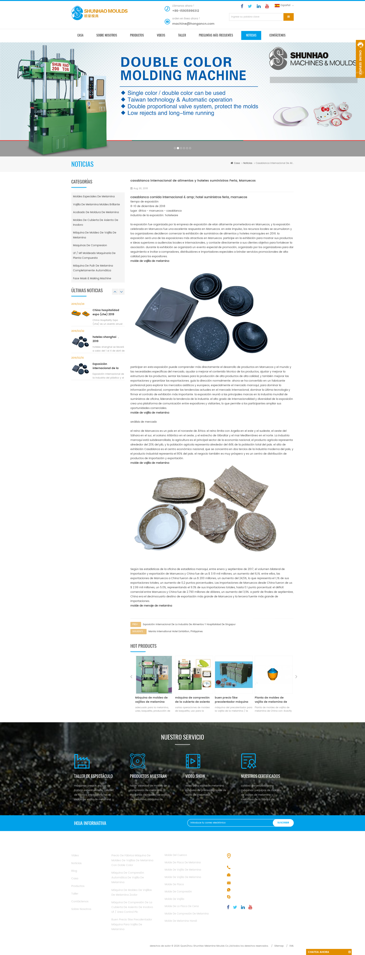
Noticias (251, 35)
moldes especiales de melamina (94, 196)
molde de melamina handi (181, 921)
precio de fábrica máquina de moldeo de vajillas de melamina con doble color (273, 700)
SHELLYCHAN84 (242, 897)
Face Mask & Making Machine (92, 278)
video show (195, 776)
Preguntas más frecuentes (216, 35)
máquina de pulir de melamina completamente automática (93, 268)
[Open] (360, 59)
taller (182, 35)
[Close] (360, 80)
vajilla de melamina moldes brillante (96, 204)
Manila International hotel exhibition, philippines (175, 631)
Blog (74, 871)
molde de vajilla (174, 899)
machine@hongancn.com (193, 23)
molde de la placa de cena (182, 906)
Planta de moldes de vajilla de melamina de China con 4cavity (231, 700)
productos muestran (148, 776)
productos (137, 35)
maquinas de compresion (90, 245)
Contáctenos (277, 35)
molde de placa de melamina (183, 863)
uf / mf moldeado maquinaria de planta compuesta (94, 255)
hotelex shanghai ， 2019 (106, 339)
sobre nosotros (106, 35)
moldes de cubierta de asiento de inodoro (95, 222)
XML (291, 946)
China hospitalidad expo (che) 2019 (106, 312)
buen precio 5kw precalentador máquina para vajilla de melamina (193, 700)
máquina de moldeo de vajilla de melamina (94, 235)
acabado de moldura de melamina (96, 212)
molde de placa (174, 885)
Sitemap (279, 946)
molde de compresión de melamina (187, 914)
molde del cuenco (176, 855)
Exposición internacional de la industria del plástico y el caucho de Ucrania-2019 (108, 366)
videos (161, 35)
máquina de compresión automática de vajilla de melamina (127, 877)
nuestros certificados (260, 776)
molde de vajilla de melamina (183, 870)
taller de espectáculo (93, 776)
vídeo (75, 855)
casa (80, 35)
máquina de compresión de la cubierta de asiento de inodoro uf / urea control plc (152, 700)
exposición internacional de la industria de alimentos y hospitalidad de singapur (189, 624)
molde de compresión (178, 892)
